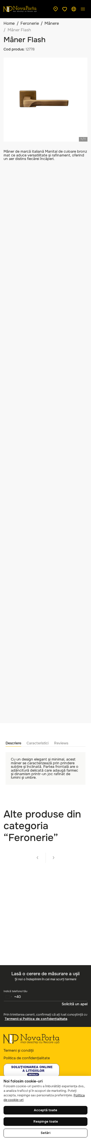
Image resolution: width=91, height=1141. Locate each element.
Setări (45, 1133)
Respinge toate (45, 1122)
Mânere (51, 23)
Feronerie (29, 23)
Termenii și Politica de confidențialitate (36, 1019)
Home (9, 23)
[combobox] (12, 996)
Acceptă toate (45, 1110)
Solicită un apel (74, 1004)
